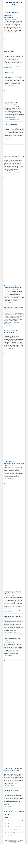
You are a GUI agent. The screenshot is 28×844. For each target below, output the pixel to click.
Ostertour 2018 (9, 51)
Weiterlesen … (18, 31)
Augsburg (18, 610)
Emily (13, 52)
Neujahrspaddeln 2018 (11, 103)
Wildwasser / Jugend (8, 67)
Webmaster (14, 19)
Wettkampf (21, 634)
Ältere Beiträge (8, 811)
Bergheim (16, 632)
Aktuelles (7, 33)
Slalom (10, 302)
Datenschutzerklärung (16, 841)
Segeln (10, 33)
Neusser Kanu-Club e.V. (14, 3)
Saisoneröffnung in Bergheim (13, 616)
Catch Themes (17, 842)
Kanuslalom (6, 634)
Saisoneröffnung (12, 634)
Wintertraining (8, 72)
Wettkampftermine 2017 (11, 790)
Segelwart (14, 311)
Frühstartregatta (19, 33)
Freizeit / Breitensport (13, 66)
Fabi (14, 74)
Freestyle (11, 655)
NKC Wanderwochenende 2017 (14, 156)
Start (13, 33)
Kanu (19, 632)
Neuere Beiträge (19, 811)
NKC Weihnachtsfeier (11, 124)
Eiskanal (22, 610)
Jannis (14, 104)
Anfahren (12, 785)
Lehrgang (6, 611)
